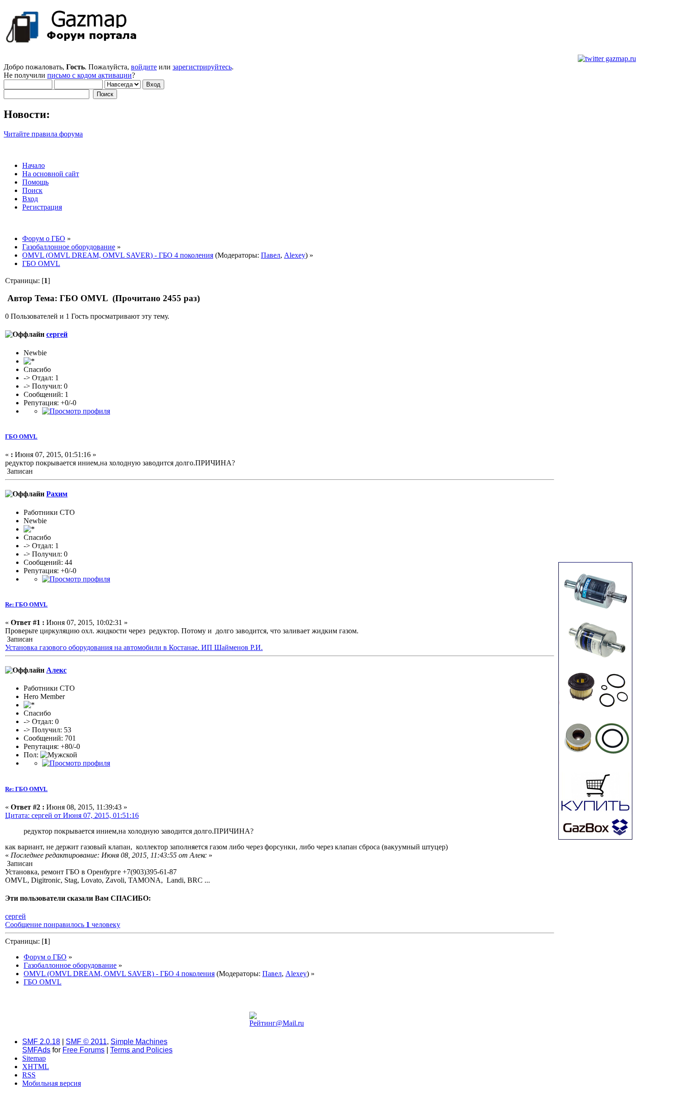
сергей (57, 334)
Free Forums (83, 1050)
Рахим (57, 494)
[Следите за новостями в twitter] (607, 58)
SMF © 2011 (86, 1042)
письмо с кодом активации (89, 75)
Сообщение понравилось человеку (62, 924)
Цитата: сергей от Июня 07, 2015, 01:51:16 (72, 815)
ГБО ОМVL (21, 436)
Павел (270, 255)
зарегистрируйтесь (202, 67)
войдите (144, 67)
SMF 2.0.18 (41, 1042)
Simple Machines (139, 1042)
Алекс (56, 670)
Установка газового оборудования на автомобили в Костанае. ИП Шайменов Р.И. (134, 647)
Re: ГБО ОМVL (26, 604)
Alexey (294, 255)
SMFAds (36, 1050)
